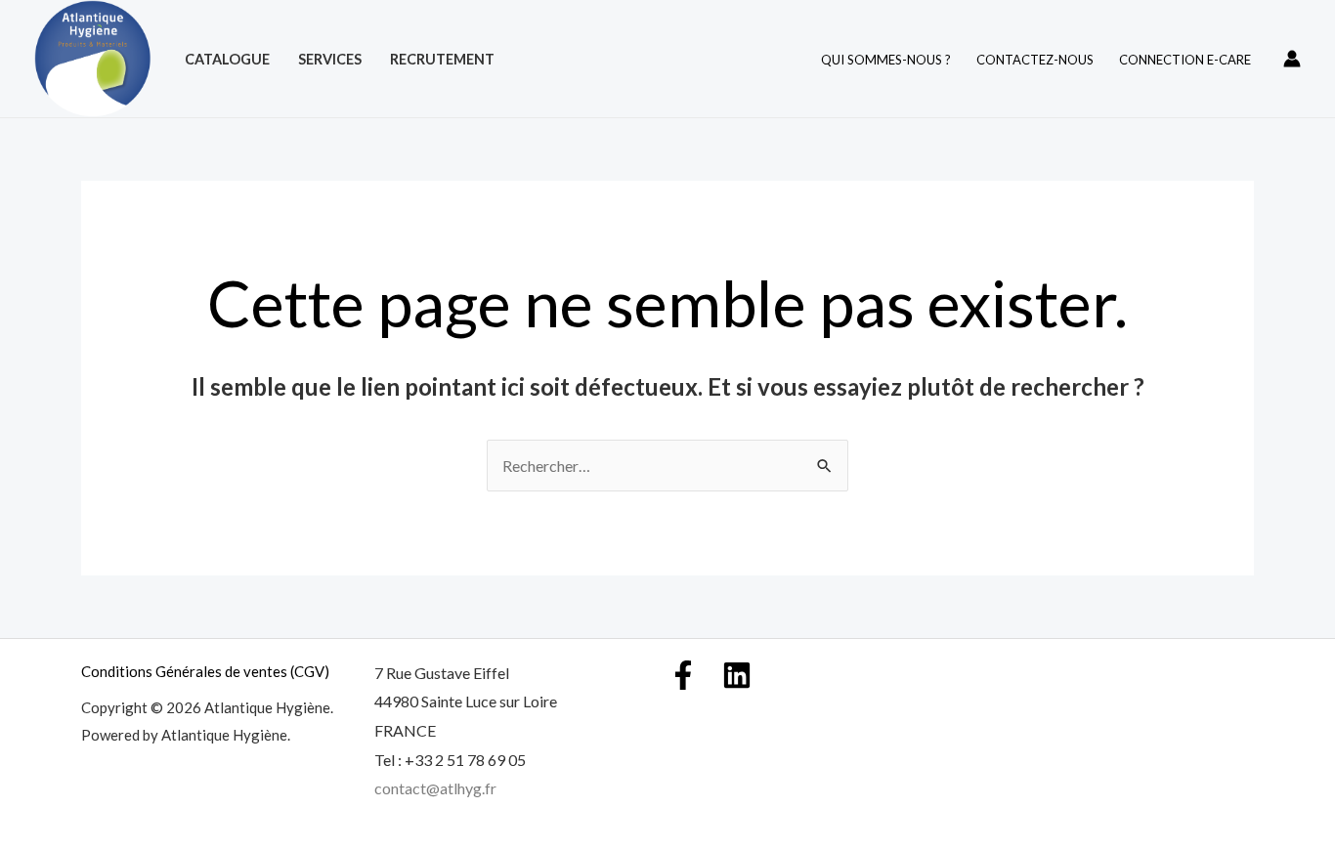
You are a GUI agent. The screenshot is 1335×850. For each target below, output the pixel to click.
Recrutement (442, 59)
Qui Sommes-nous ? (886, 59)
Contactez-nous (1035, 59)
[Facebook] (683, 675)
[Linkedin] (737, 675)
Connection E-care (1185, 59)
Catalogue (227, 59)
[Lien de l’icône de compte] (1292, 58)
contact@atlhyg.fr (435, 788)
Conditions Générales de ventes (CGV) (205, 671)
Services (330, 59)
